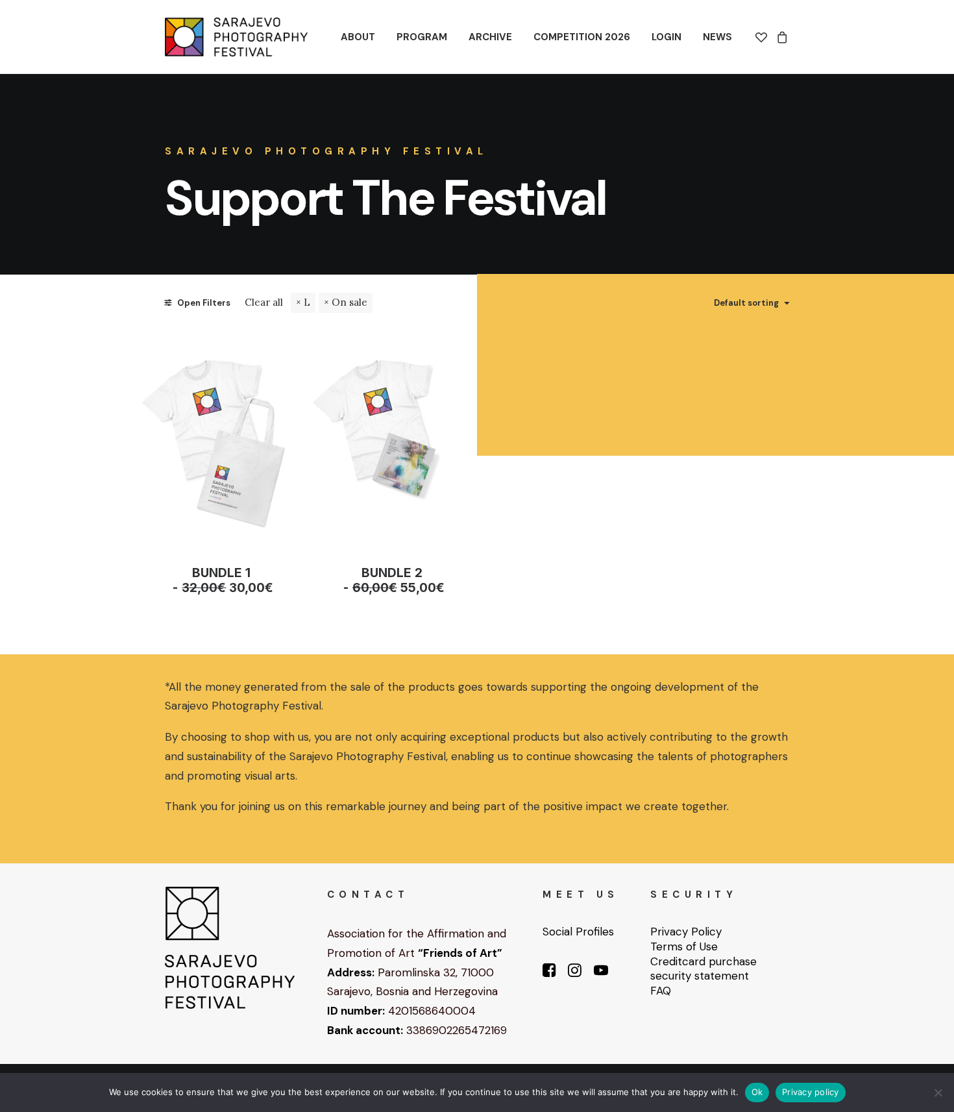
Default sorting (746, 303)
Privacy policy (810, 1092)
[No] (937, 1092)
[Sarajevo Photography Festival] (236, 37)
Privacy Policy (686, 931)
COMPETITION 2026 (581, 37)
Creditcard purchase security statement (703, 968)
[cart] (780, 37)
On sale (349, 302)
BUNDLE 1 (227, 580)
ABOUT (358, 37)
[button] (220, 437)
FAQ (660, 990)
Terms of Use (684, 946)
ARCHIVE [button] (490, 37)
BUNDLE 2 (398, 580)
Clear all (264, 302)
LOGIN (666, 37)
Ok (757, 1092)
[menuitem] (358, 37)
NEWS (717, 37)
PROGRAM (422, 37)
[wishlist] (763, 37)
